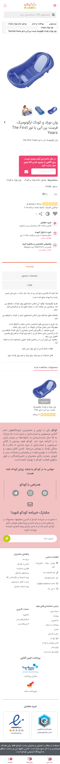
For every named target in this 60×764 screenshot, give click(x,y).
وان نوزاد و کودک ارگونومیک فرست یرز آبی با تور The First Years (44, 410)
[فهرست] (55, 6)
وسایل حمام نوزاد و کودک (35, 180)
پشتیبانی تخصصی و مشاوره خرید (36, 244)
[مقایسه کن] (47, 214)
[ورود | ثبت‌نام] (5, 6)
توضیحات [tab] (30, 267)
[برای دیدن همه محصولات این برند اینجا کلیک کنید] (40, 194)
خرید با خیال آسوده (43, 232)
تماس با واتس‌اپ (45, 249)
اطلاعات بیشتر (46, 238)
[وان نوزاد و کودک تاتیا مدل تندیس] (4, 122)
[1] (6, 538)
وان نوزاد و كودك (13, 180)
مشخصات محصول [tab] (30, 276)
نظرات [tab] (29, 285)
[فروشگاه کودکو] (30, 6)
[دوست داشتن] (55, 214)
